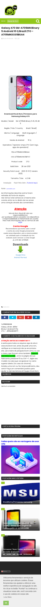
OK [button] (6, 603)
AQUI (20, 222)
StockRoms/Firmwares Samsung (17, 502)
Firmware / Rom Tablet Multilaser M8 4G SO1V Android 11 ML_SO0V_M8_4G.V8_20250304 (19, 552)
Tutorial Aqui (32, 183)
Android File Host (20, 257)
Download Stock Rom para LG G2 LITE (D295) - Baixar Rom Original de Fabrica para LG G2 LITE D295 (19, 525)
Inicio (3, 21)
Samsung (6, 307)
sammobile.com (10, 188)
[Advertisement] (20, 57)
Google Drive (20, 255)
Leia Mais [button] (8, 597)
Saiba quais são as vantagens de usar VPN (20, 442)
